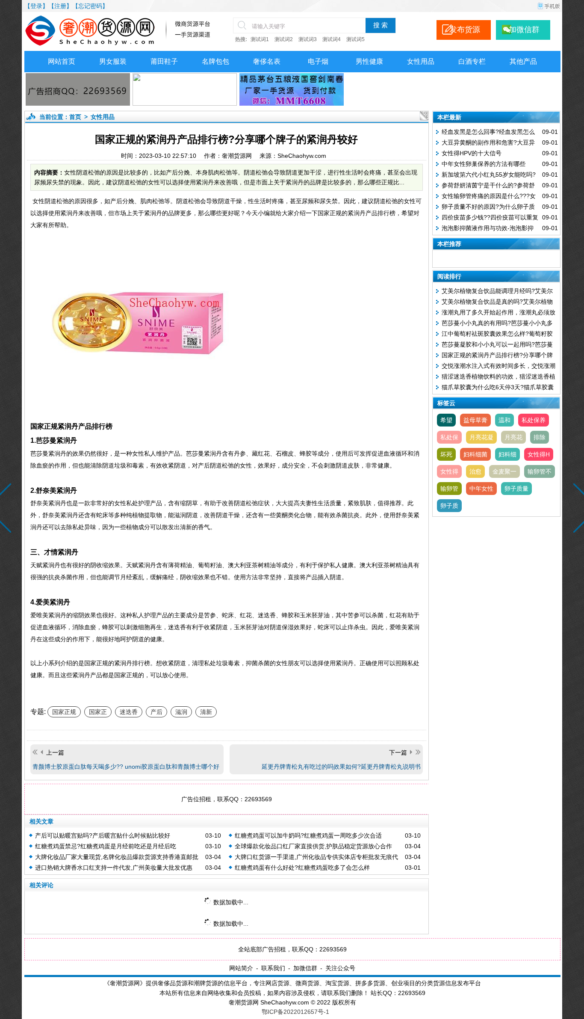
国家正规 (64, 711)
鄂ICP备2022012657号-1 (295, 1011)
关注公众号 (340, 968)
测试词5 (355, 39)
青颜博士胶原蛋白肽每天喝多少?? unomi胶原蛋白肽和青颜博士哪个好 (125, 766)
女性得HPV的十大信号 (471, 153)
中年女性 (481, 488)
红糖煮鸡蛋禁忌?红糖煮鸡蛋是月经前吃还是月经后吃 (105, 846)
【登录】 (36, 6)
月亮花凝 (481, 437)
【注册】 (60, 6)
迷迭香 (129, 711)
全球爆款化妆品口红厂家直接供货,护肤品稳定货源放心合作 (313, 846)
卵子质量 (516, 488)
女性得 (449, 471)
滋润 (181, 711)
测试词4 (331, 39)
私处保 (449, 437)
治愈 (475, 471)
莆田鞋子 (164, 61)
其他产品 (523, 61)
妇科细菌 (475, 454)
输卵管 (449, 488)
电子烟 (318, 61)
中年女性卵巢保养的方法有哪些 (483, 163)
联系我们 (273, 968)
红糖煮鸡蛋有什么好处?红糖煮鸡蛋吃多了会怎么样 (302, 867)
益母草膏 (475, 420)
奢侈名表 (266, 61)
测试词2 (283, 39)
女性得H (539, 454)
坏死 (446, 454)
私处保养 (534, 420)
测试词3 (307, 39)
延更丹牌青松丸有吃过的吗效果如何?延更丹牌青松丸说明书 (341, 766)
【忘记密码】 (90, 6)
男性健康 (369, 61)
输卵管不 (540, 471)
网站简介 (241, 968)
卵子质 (449, 505)
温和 (504, 420)
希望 (446, 420)
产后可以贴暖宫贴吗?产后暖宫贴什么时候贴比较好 (102, 835)
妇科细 (507, 454)
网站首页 (61, 61)
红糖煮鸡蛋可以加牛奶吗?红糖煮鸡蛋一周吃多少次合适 (308, 835)
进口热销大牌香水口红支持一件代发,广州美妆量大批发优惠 (113, 867)
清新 (206, 711)
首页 (75, 116)
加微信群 (305, 968)
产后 (156, 711)
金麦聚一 (504, 471)
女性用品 (420, 61)
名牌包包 (215, 61)
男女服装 (113, 61)
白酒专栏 (472, 61)
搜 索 (380, 25)
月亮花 (513, 437)
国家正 (98, 711)
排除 (540, 437)
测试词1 (260, 39)
